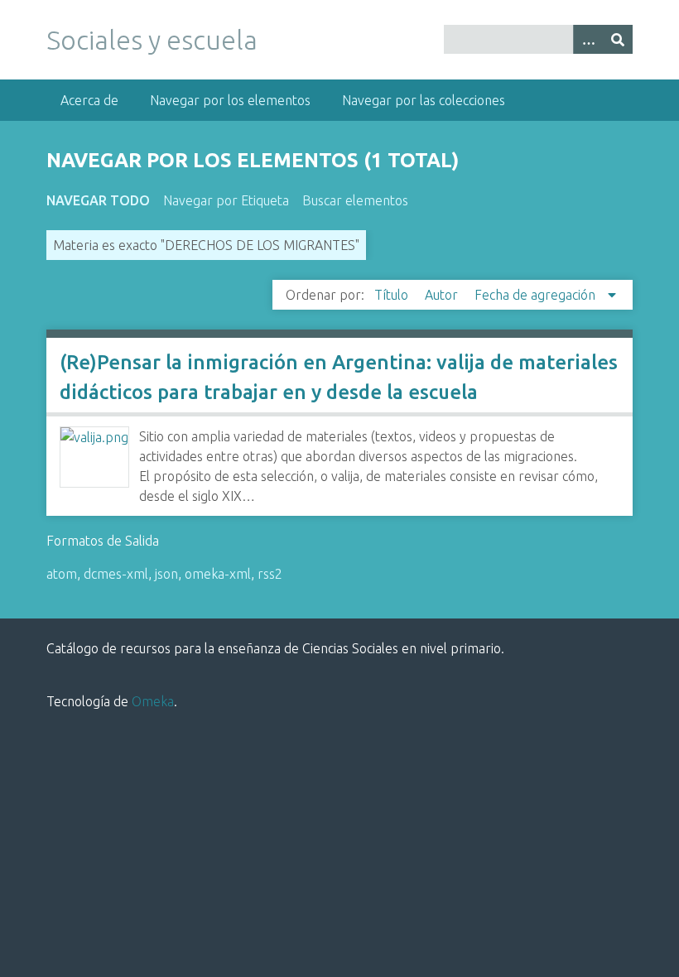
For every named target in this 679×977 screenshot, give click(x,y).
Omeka (153, 701)
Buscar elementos (355, 200)
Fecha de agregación (536, 294)
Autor (443, 294)
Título (393, 294)
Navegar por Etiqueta (226, 200)
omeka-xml (218, 573)
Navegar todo (98, 200)
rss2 (270, 573)
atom (61, 573)
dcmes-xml (116, 573)
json (166, 573)
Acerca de (89, 100)
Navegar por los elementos (230, 100)
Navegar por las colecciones (423, 100)
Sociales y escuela (152, 40)
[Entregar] (618, 39)
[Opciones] (588, 39)
